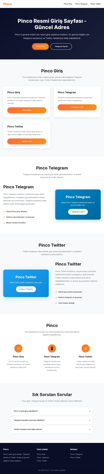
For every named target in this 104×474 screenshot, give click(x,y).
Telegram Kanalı (61, 46)
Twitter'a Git (27, 141)
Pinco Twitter (96, 4)
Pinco (7, 4)
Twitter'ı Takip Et (26, 289)
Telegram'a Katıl (78, 212)
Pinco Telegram (81, 4)
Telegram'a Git (77, 107)
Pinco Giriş (68, 4)
